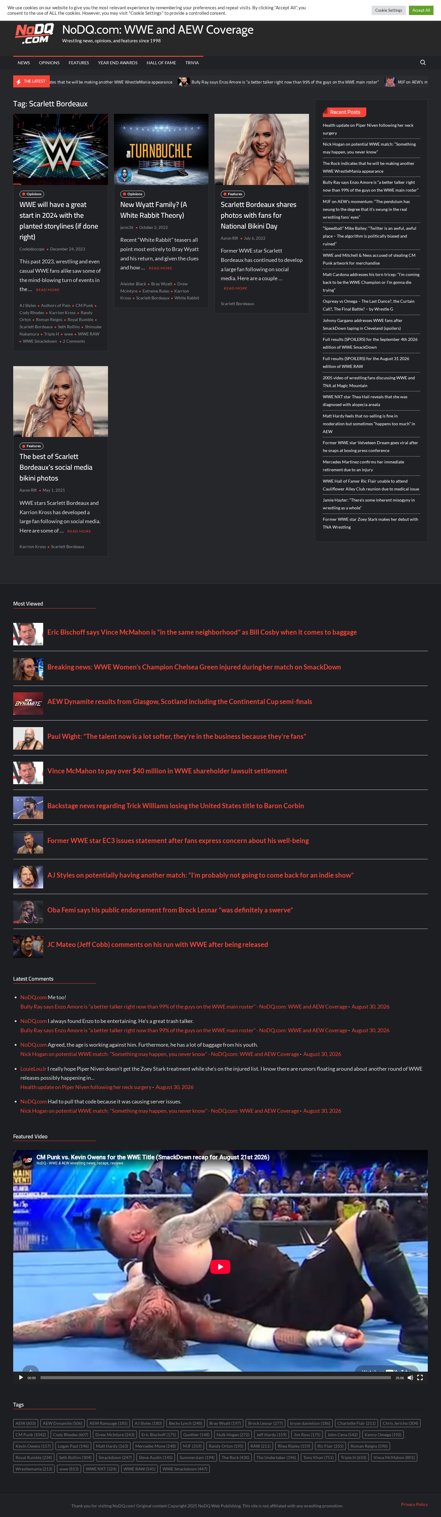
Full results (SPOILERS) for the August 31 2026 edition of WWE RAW (366, 362)
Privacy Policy (414, 1504)
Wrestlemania (34, 1468)
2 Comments (74, 341)
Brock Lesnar (265, 1423)
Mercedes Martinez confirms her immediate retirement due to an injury (363, 465)
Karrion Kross (62, 312)
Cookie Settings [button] (388, 10)
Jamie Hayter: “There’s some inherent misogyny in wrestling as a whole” (369, 503)
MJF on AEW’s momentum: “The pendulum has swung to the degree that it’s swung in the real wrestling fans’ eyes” (366, 209)
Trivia (192, 62)
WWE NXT (101, 1468)
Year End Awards (117, 62)
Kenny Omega (383, 1434)
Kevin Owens (33, 1446)
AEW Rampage (108, 1423)
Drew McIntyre (114, 1434)
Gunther (196, 1434)
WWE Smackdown (40, 341)
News (24, 62)
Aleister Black (133, 283)
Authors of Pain (55, 305)
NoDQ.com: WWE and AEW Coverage (158, 29)
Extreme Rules (155, 290)
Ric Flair (330, 1446)
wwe (68, 333)
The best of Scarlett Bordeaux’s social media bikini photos (56, 467)
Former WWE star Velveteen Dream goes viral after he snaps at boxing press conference (370, 446)
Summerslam (197, 1457)
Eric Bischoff (159, 1434)
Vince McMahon (394, 1457)
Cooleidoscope (32, 249)
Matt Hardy (112, 1446)
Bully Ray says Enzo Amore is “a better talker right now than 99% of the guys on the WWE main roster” (227, 82)
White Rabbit (187, 297)
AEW (26, 1423)
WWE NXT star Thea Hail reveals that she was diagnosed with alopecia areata (365, 400)
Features (79, 62)
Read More (48, 289)
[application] (220, 1266)
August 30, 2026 (370, 1006)
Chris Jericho (400, 1423)
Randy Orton (226, 1446)
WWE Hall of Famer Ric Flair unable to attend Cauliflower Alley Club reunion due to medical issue (371, 484)
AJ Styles (28, 305)
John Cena (343, 1434)
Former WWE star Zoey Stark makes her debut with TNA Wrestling (370, 523)
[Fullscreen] (420, 1378)
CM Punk (84, 305)
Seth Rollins (69, 326)
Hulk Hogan (233, 1434)
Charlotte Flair (357, 1423)
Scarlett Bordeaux (153, 297)
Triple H (51, 333)
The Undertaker (276, 1457)
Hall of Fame (161, 62)
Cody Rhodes (70, 1434)
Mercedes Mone (155, 1446)
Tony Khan (318, 1457)
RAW (260, 1446)
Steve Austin (155, 1457)
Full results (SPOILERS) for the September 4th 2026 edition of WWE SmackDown (370, 343)
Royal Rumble (80, 319)
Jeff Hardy (271, 1434)
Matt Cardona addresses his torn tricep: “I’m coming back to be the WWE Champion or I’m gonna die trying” (371, 282)
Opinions (49, 62)
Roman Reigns (49, 319)
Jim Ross (307, 1434)
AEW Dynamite (62, 1423)
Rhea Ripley (294, 1446)
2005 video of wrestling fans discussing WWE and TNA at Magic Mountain (369, 381)
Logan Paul (73, 1446)
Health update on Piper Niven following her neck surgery (368, 129)
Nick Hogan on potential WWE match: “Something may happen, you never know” (369, 147)
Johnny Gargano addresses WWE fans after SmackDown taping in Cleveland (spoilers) (363, 324)
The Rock (235, 1457)
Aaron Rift (229, 238)
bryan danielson (310, 1423)
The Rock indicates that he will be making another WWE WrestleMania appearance (369, 167)
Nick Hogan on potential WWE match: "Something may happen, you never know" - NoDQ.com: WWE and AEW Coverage (159, 1054)
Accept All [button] (421, 10)
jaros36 (127, 227)
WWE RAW (88, 333)
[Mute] (410, 1378)
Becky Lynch (185, 1423)
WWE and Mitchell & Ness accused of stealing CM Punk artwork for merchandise (369, 259)
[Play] (21, 1378)
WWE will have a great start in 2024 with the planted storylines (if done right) (59, 221)
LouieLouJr (33, 1068)
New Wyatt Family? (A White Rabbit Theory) (153, 210)
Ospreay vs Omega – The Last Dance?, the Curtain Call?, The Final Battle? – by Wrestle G (369, 305)
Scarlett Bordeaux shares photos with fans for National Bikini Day (258, 215)
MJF (192, 1446)
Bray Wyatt (161, 283)
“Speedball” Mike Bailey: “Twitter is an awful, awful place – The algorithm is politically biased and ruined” (369, 236)
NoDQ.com (33, 997)
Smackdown (115, 1457)
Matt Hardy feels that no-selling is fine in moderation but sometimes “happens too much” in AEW (369, 423)
